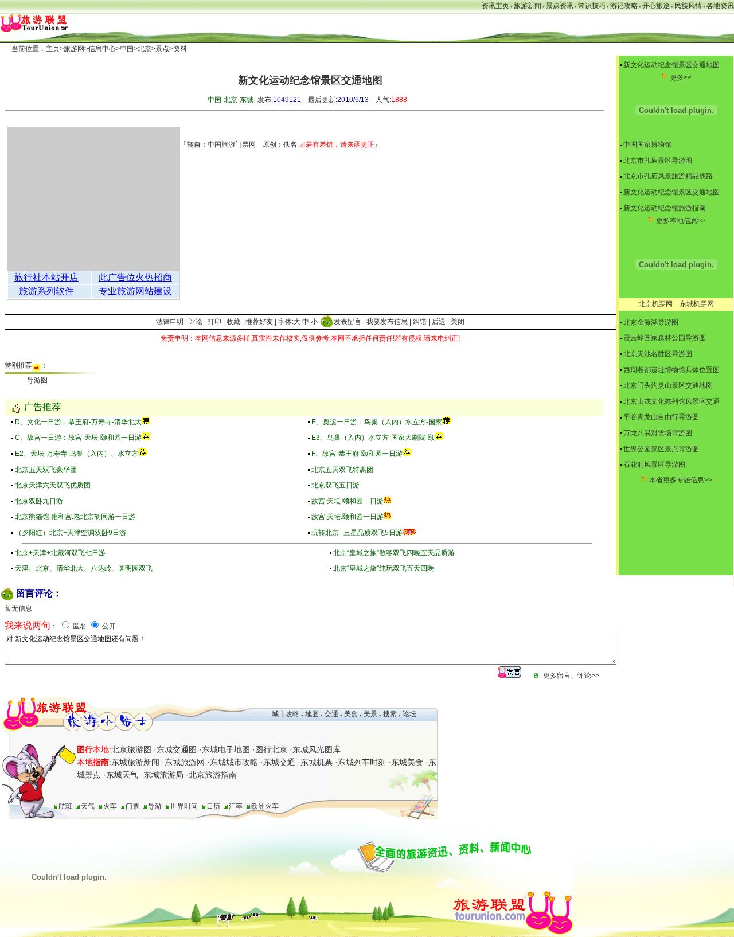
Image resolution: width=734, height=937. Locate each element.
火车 (110, 806)
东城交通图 (177, 749)
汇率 (236, 806)
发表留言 (347, 322)
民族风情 (688, 6)
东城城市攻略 (234, 762)
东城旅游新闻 (135, 762)
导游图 (37, 380)
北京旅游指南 (213, 774)
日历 (213, 806)
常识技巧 (592, 6)
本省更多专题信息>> (680, 480)
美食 (351, 714)
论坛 (409, 714)
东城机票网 (697, 304)
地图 (312, 714)
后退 (439, 322)
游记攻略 (624, 6)
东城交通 (279, 762)
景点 (162, 49)
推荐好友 (259, 322)
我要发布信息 (387, 322)
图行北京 (271, 749)
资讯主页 (495, 6)
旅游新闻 (527, 6)
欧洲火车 (265, 806)
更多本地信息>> (680, 221)
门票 (132, 806)
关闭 (457, 322)
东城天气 (122, 774)
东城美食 (407, 762)
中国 (127, 49)
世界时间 (184, 806)
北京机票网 (655, 304)
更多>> (681, 77)
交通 (331, 714)
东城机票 (316, 762)
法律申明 (170, 322)
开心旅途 (656, 6)
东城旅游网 (185, 762)
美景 (370, 714)
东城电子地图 (226, 749)
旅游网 (74, 49)
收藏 (233, 322)
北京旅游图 (131, 749)
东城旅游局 (163, 774)
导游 (155, 806)
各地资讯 (720, 6)
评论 (195, 322)
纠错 (420, 322)
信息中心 (102, 49)
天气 (88, 806)
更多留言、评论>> (571, 675)
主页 (53, 49)
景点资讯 (559, 6)
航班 (65, 806)
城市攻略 (285, 714)
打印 (214, 322)
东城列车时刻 (362, 762)
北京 (144, 49)
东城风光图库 (316, 749)
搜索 (389, 714)
